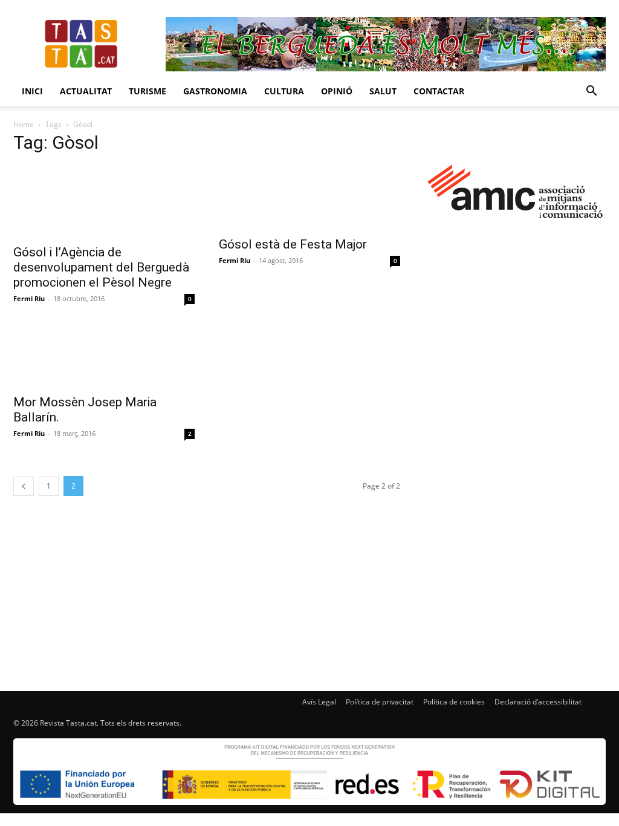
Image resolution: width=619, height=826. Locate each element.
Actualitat (86, 91)
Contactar (438, 91)
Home (23, 124)
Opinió (336, 91)
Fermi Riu (29, 298)
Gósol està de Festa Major (293, 244)
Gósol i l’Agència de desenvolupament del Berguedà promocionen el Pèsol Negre (101, 267)
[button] (591, 92)
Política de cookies (454, 702)
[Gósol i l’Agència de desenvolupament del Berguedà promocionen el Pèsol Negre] (104, 201)
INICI (32, 91)
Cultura (284, 91)
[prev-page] (23, 486)
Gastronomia (215, 91)
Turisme (147, 91)
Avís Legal (319, 702)
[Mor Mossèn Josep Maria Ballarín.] (104, 355)
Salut (383, 91)
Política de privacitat (379, 702)
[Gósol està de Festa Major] (309, 197)
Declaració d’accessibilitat (538, 702)
